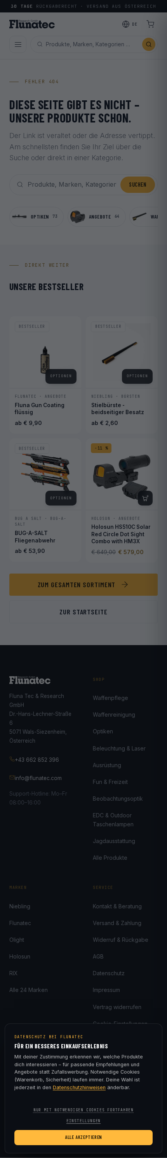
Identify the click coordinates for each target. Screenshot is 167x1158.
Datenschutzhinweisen (79, 1087)
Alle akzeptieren (83, 1137)
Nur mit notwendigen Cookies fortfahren (83, 1110)
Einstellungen (83, 1120)
